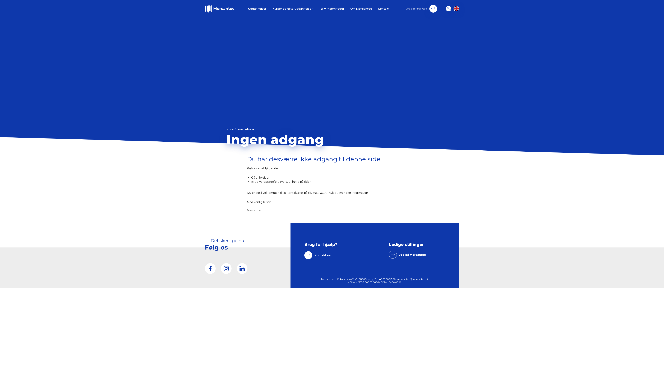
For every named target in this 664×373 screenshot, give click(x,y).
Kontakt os (323, 255)
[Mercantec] (219, 8)
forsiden (264, 177)
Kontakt (383, 8)
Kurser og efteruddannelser (293, 8)
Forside (230, 129)
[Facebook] (210, 268)
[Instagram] (226, 268)
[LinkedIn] (242, 268)
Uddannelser (257, 8)
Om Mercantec (361, 8)
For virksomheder (331, 8)
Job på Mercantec (412, 254)
